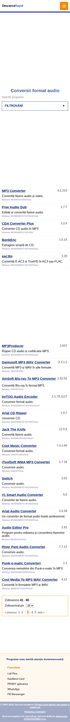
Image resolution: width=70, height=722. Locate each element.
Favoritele (13, 667)
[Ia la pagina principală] (13, 8)
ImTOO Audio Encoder (20, 397)
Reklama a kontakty (35, 712)
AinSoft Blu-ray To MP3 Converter (29, 379)
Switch (7, 478)
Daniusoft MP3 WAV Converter (26, 362)
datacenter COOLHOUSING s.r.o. (46, 717)
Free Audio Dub (14, 207)
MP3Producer (13, 346)
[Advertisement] (35, 48)
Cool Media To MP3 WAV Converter (30, 580)
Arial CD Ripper (14, 413)
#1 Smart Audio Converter (22, 495)
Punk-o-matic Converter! (21, 563)
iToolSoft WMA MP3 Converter (26, 462)
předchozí (12, 612)
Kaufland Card (15, 678)
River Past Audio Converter (23, 547)
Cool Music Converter (19, 446)
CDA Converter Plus (18, 223)
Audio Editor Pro (15, 527)
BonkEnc (9, 240)
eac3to (7, 256)
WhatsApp (13, 689)
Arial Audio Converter (19, 511)
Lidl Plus (12, 673)
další (40, 612)
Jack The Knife (14, 429)
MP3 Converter (14, 191)
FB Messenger (16, 694)
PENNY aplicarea (17, 683)
